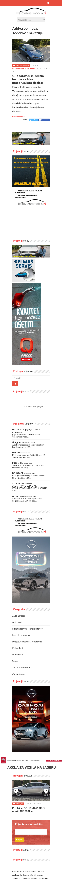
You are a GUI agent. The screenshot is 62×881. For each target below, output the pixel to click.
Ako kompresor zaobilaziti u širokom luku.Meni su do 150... (28, 446)
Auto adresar (18, 615)
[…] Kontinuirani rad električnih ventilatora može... (26, 435)
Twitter (34, 120)
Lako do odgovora (22, 65)
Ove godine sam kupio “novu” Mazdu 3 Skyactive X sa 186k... (29, 476)
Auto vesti (17, 622)
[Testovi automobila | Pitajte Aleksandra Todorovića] (31, 13)
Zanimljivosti (18, 673)
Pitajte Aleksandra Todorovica (27, 641)
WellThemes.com (41, 878)
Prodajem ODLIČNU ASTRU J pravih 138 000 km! (28, 809)
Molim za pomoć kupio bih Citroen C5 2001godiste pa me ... (28, 456)
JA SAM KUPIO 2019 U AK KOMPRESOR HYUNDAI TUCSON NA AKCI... (29, 488)
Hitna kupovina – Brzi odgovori (27, 628)
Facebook (45, 120)
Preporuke (17, 654)
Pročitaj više (18, 117)
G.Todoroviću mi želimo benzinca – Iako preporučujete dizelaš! (28, 79)
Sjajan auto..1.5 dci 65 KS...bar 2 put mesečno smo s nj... (28, 466)
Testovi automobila (21, 667)
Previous (16, 791)
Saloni (15, 661)
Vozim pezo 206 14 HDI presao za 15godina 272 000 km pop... (27, 499)
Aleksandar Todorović (24, 68)
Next (46, 791)
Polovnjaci (17, 648)
